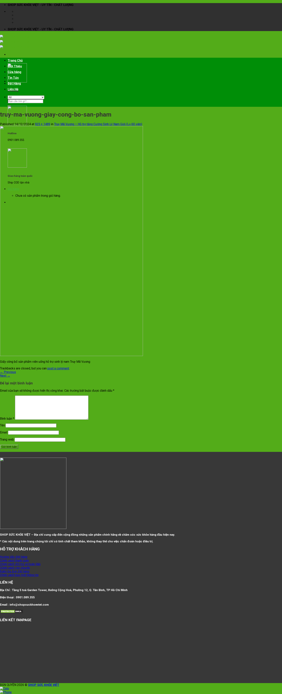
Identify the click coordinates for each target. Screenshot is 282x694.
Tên (2, 425)
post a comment (58, 368)
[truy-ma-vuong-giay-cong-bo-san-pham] (71, 355)
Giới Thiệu (15, 66)
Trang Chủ (15, 60)
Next (5, 375)
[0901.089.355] (17, 22)
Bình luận (7, 418)
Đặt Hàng (14, 83)
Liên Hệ (13, 89)
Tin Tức (13, 78)
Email (3, 432)
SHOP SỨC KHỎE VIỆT (43, 685)
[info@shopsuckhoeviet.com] (17, 15)
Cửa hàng (14, 72)
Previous (8, 372)
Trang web (7, 439)
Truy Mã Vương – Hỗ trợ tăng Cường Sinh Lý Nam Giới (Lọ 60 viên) (98, 124)
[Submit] (9, 106)
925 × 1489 (42, 124)
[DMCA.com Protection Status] (11, 612)
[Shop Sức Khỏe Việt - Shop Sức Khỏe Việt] (15, 42)
